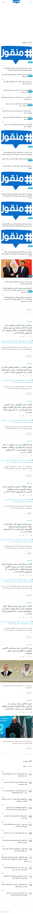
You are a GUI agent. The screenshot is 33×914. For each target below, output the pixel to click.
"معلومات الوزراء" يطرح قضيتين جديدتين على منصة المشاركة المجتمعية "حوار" (17, 112)
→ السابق (29, 753)
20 (6, 753)
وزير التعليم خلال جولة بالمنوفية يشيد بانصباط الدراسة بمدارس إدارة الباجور (17, 841)
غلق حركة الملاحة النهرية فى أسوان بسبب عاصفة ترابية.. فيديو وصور (18, 783)
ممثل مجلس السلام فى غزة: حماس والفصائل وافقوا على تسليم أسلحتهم (17, 774)
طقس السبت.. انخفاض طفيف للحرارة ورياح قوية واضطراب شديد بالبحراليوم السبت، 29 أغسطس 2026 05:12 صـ (16, 369)
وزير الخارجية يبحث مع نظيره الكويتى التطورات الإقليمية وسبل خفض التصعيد (17, 650)
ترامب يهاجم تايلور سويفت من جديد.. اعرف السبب (17, 833)
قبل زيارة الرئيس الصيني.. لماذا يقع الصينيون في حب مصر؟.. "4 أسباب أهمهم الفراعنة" (17, 791)
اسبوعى (30, 766)
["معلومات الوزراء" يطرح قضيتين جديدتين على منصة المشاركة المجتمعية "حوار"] (16, 105)
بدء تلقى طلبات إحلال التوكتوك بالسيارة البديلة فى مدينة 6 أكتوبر (18, 817)
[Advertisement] (16, 21)
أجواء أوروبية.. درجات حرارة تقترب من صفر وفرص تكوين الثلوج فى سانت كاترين (17, 98)
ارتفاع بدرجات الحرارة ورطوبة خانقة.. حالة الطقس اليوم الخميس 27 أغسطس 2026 (17, 877)
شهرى (24, 766)
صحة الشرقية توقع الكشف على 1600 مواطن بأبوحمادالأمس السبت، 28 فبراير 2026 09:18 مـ (18, 808)
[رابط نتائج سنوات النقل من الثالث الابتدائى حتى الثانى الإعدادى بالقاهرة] (16, 160)
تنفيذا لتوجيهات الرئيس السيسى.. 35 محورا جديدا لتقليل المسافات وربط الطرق (17, 800)
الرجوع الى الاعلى (5, 911)
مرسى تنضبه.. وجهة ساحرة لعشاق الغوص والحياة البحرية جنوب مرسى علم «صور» (18, 868)
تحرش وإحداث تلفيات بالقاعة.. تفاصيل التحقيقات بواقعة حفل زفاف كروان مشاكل (17, 82)
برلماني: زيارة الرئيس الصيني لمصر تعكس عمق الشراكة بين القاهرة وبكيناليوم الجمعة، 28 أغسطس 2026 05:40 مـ (17, 69)
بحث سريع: (29, 309)
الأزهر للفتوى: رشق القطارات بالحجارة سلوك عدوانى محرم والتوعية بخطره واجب (17, 849)
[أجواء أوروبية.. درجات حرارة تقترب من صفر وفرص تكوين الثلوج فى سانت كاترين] (16, 91)
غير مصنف (29, 321)
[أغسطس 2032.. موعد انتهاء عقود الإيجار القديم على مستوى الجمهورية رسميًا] (16, 118)
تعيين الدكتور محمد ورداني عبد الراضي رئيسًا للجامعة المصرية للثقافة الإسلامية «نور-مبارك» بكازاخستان (17, 706)
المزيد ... (28, 356)
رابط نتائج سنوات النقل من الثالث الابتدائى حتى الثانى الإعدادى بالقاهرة (17, 167)
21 (2, 753)
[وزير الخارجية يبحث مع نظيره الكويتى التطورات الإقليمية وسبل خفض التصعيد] (16, 671)
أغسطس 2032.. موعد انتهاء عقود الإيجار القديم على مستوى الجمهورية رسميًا (18, 125)
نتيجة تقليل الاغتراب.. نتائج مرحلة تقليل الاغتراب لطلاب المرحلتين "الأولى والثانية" (17, 885)
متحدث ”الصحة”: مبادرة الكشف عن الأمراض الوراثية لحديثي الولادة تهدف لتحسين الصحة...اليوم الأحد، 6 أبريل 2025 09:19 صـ (17, 153)
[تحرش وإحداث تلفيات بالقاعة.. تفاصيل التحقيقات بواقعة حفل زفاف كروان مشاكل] (16, 76)
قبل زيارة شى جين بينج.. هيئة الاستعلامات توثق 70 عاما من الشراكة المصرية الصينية (18, 282)
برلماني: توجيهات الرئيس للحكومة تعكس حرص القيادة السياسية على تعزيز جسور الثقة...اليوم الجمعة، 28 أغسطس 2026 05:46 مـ (17, 225)
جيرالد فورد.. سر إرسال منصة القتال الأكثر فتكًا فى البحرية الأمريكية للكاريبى (17, 825)
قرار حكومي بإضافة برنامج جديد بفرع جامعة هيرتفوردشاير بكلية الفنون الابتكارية (19, 894)
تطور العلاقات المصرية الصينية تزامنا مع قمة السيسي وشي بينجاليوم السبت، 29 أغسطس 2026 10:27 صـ (17, 489)
